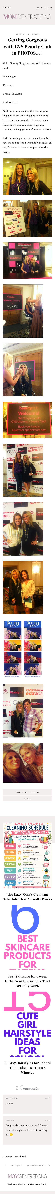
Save (33, 792)
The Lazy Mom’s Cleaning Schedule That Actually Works (27, 897)
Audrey (35, 34)
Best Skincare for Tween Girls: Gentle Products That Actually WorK (27, 981)
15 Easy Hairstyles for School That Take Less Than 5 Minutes (27, 1068)
